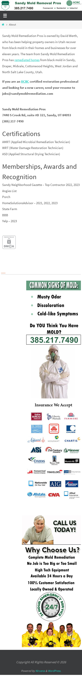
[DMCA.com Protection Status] (9, 247)
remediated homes (27, 60)
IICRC (25, 81)
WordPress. (54, 671)
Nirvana (40, 671)
